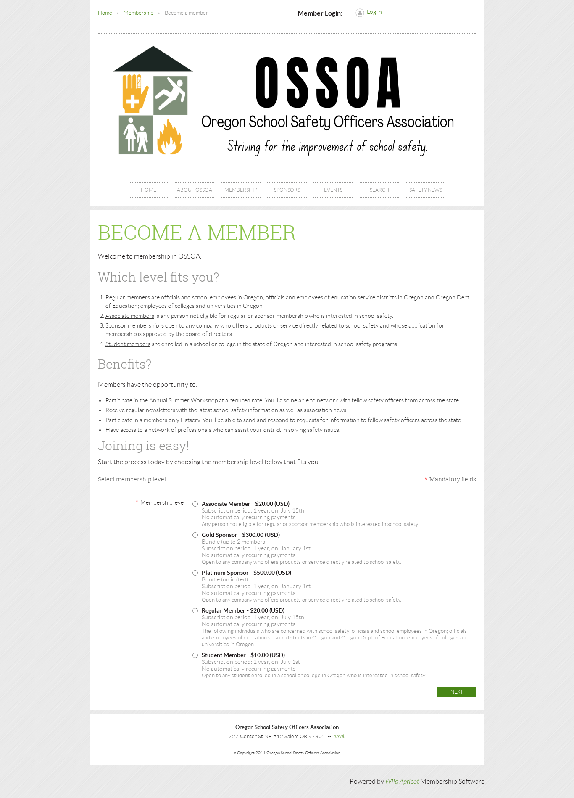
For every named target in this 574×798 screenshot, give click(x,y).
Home (105, 13)
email (339, 736)
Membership (138, 13)
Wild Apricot (402, 781)
